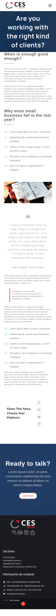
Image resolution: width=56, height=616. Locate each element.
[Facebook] (39, 402)
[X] (39, 409)
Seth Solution (15, 600)
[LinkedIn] (39, 416)
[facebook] (23, 604)
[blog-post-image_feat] (28, 183)
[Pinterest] (39, 423)
